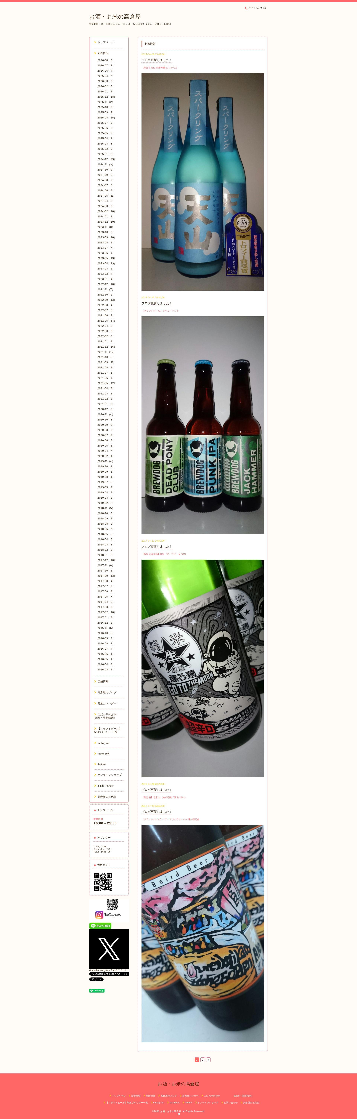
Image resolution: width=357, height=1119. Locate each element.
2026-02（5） (106, 86)
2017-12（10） (107, 560)
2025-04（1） (106, 138)
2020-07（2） (106, 435)
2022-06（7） (106, 315)
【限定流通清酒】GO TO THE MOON (163, 554)
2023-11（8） (106, 226)
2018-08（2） (106, 523)
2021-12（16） (107, 346)
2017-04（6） (106, 601)
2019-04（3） (106, 492)
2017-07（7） (106, 586)
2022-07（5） (106, 310)
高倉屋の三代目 (107, 796)
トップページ (106, 42)
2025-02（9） (106, 148)
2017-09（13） (107, 575)
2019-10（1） (106, 466)
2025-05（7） (106, 133)
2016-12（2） (106, 622)
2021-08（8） (106, 367)
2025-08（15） (107, 117)
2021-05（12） (107, 383)
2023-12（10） (107, 221)
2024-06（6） (106, 190)
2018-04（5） (106, 539)
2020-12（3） (106, 409)
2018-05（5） (106, 534)
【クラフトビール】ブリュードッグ (160, 311)
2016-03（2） (106, 669)
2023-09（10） (107, 237)
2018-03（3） (106, 544)
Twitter (102, 764)
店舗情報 (103, 681)
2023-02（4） (106, 273)
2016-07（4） (106, 648)
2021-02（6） (106, 398)
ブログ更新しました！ (156, 60)
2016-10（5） (106, 633)
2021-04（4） (106, 388)
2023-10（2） (106, 232)
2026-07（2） (106, 65)
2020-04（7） (106, 450)
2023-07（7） (106, 247)
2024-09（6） (106, 174)
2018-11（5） (106, 508)
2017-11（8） (106, 565)
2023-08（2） (106, 242)
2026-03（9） (106, 81)
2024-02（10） (107, 211)
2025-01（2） (106, 153)
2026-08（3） (106, 60)
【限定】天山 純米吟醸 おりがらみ (159, 67)
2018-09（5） (106, 518)
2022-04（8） (106, 325)
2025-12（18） (107, 96)
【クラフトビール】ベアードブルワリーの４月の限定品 (170, 819)
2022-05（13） (107, 320)
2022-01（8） (106, 341)
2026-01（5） (106, 91)
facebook (103, 753)
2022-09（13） (107, 299)
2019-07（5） (106, 482)
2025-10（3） (106, 107)
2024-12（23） (107, 159)
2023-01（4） (106, 278)
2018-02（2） (106, 549)
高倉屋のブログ (107, 692)
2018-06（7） (106, 528)
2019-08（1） (106, 476)
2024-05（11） (106, 195)
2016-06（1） (106, 653)
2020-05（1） (106, 445)
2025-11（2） (106, 101)
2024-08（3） (106, 180)
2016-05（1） (106, 659)
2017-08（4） (106, 580)
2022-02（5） (106, 336)
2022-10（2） (106, 294)
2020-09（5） (106, 424)
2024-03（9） (106, 206)
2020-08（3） (106, 429)
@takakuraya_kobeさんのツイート (108, 970)
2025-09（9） (106, 112)
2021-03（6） (106, 393)
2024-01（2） (106, 216)
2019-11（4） (106, 461)
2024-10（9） (106, 169)
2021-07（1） (106, 372)
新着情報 (103, 53)
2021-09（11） (106, 362)
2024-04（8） (106, 200)
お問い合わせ (106, 785)
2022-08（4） (106, 305)
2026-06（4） (106, 70)
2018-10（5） (106, 513)
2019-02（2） (106, 502)
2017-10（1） (106, 570)
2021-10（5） (106, 357)
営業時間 (98, 819)
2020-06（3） (106, 440)
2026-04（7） (106, 75)
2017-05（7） (106, 596)
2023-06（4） (106, 252)
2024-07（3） (106, 185)
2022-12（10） (107, 284)
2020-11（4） (106, 414)
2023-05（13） (107, 258)
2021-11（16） (106, 351)
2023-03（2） (106, 268)
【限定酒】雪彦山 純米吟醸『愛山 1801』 (164, 797)
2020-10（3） (106, 419)
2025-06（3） (106, 127)
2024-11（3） (106, 164)
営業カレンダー (107, 703)
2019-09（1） (106, 471)
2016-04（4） (106, 664)
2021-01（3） (106, 403)
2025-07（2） (106, 122)
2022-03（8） (106, 331)
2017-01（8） (106, 617)
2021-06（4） (106, 377)
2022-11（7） (106, 289)
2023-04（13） (107, 263)
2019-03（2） (106, 497)
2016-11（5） (106, 627)
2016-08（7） (106, 643)
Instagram (104, 742)
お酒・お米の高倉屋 (115, 17)
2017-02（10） (107, 612)
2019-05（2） (106, 487)
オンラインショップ (110, 774)
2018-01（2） (106, 554)
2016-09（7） (106, 638)
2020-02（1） (106, 456)
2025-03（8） (106, 143)
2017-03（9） (106, 607)
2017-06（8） (106, 591)
